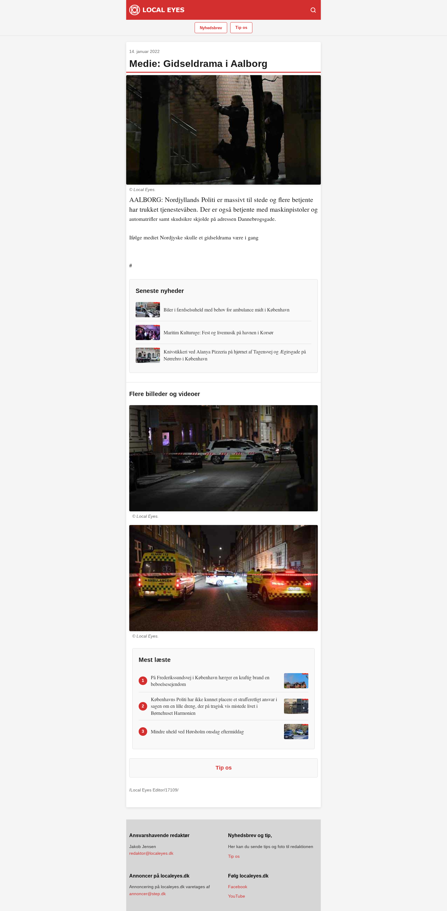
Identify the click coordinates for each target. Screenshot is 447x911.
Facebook (237, 886)
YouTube (236, 896)
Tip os (241, 27)
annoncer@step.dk (147, 893)
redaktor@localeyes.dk (151, 853)
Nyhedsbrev (211, 28)
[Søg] (313, 10)
